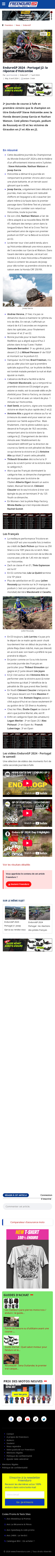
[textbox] (27, 1206)
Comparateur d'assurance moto (27, 1222)
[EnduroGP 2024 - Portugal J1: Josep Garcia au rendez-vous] (15, 913)
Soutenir (11, 1443)
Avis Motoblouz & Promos (19, 1518)
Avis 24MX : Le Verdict (17, 1535)
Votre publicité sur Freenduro (21, 1449)
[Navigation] (4, 4)
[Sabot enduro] (27, 89)
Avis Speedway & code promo (20, 1530)
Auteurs (10, 1440)
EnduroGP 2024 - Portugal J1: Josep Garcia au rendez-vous (15, 926)
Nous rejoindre (14, 1446)
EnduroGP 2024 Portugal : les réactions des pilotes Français (39, 926)
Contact (10, 1434)
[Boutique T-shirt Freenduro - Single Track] (27, 1258)
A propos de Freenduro (17, 1437)
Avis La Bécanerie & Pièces (19, 1524)
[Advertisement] (27, 1071)
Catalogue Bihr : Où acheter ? (20, 1541)
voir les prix (20, 1394)
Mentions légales (15, 1452)
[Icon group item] (11, 1419)
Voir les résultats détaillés (17, 864)
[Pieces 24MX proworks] (27, 15)
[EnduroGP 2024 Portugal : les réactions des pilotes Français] (39, 913)
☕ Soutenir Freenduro (18, 884)
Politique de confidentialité (19, 1456)
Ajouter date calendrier (18, 1459)
